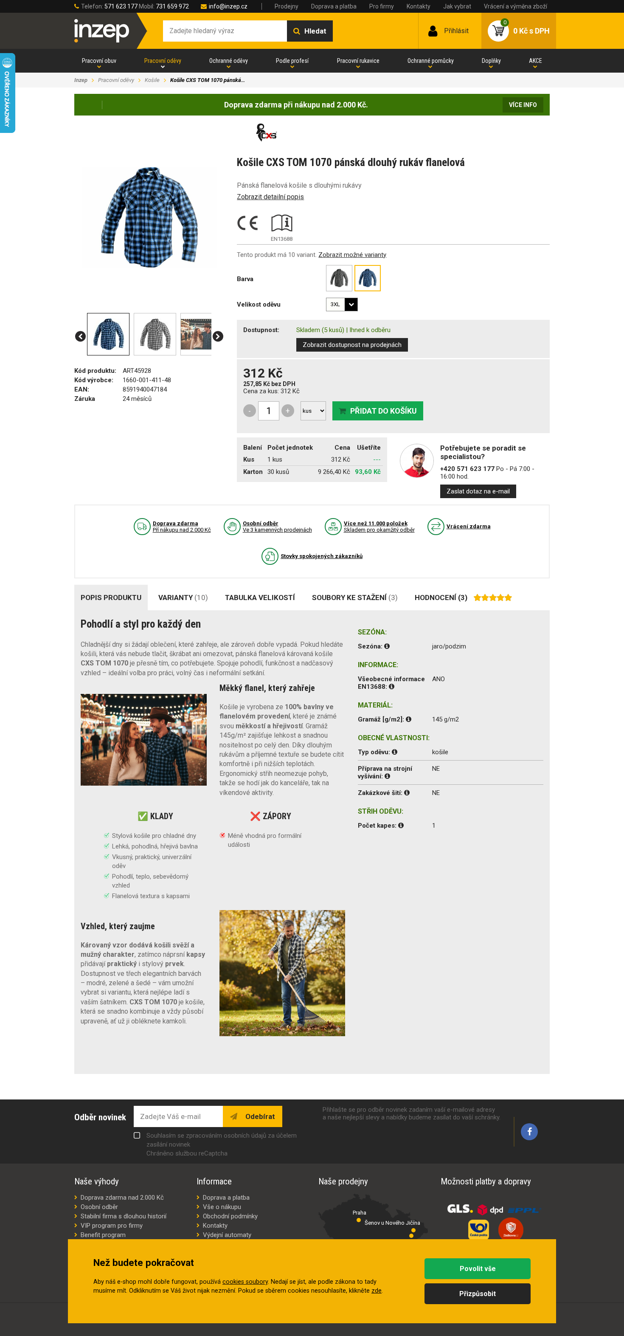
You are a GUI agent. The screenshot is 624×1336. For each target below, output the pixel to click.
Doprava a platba (334, 6)
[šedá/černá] (339, 278)
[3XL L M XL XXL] (342, 304)
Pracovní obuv (99, 60)
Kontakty (418, 6)
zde (376, 1290)
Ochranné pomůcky (431, 60)
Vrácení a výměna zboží (515, 6)
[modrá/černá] (367, 278)
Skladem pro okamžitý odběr (379, 526)
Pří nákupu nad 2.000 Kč (182, 526)
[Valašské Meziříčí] (411, 1236)
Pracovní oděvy (162, 60)
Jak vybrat (457, 6)
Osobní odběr (99, 1207)
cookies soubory (245, 1281)
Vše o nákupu (222, 1207)
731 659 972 (172, 6)
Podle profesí (292, 60)
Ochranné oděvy (228, 60)
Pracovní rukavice (358, 60)
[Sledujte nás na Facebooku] (529, 1131)
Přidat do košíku (383, 410)
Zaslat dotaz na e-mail (478, 491)
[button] (80, 336)
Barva (245, 279)
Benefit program (103, 1235)
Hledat (315, 31)
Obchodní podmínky (230, 1216)
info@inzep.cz (228, 6)
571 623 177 (121, 6)
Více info (523, 104)
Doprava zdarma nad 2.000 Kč (122, 1197)
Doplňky (491, 60)
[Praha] (359, 1220)
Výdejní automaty (227, 1235)
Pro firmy (381, 6)
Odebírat (259, 1116)
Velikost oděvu (259, 304)
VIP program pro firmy (112, 1225)
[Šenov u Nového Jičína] (413, 1230)
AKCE (535, 60)
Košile (152, 80)
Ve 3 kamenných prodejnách (277, 526)
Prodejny (286, 6)
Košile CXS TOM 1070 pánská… (207, 80)
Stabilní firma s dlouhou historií (123, 1216)
